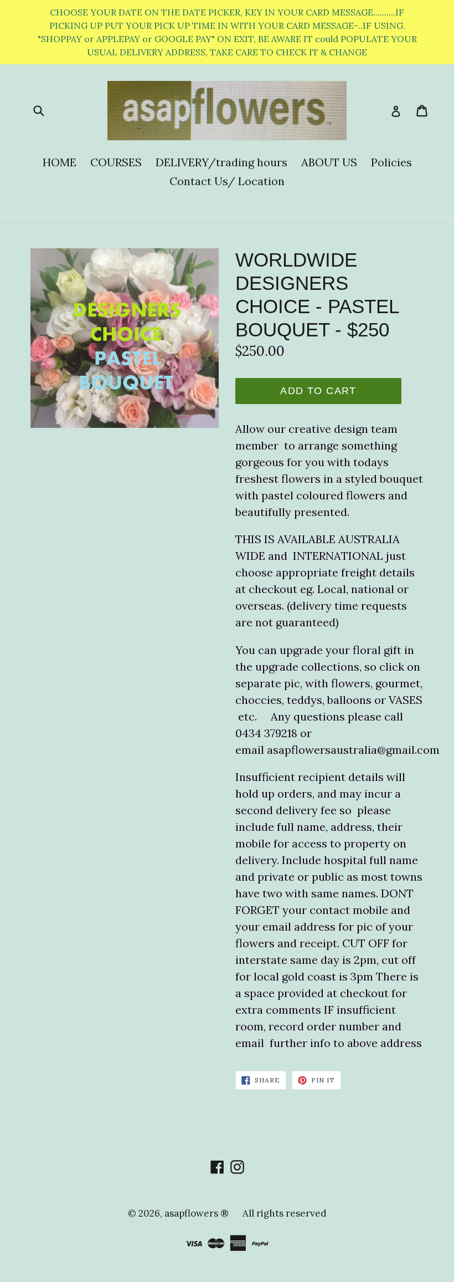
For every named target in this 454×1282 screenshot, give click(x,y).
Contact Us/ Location (227, 181)
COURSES (116, 162)
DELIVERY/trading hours (221, 162)
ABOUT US (329, 162)
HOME (59, 162)
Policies (391, 162)
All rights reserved (285, 1213)
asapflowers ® (196, 1213)
